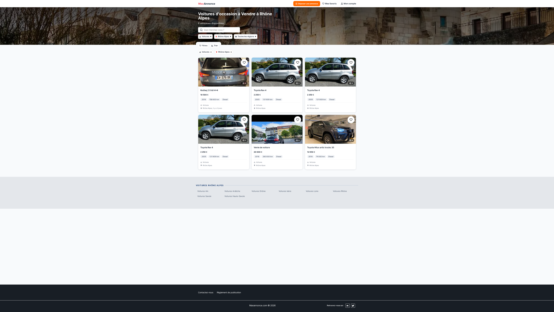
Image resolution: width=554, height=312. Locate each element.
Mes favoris (331, 3)
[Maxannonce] (206, 3)
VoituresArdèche (232, 191)
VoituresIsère (285, 191)
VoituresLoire (312, 191)
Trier (216, 45)
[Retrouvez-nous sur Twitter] (353, 306)
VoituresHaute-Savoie (234, 196)
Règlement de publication (229, 292)
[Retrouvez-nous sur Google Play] (348, 306)
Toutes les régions (247, 36)
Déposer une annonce (308, 3)
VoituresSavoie (204, 196)
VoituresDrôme (259, 191)
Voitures (207, 36)
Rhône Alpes (224, 36)
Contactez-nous (205, 292)
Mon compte (350, 3)
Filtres (204, 45)
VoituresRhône (340, 191)
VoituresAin (202, 191)
